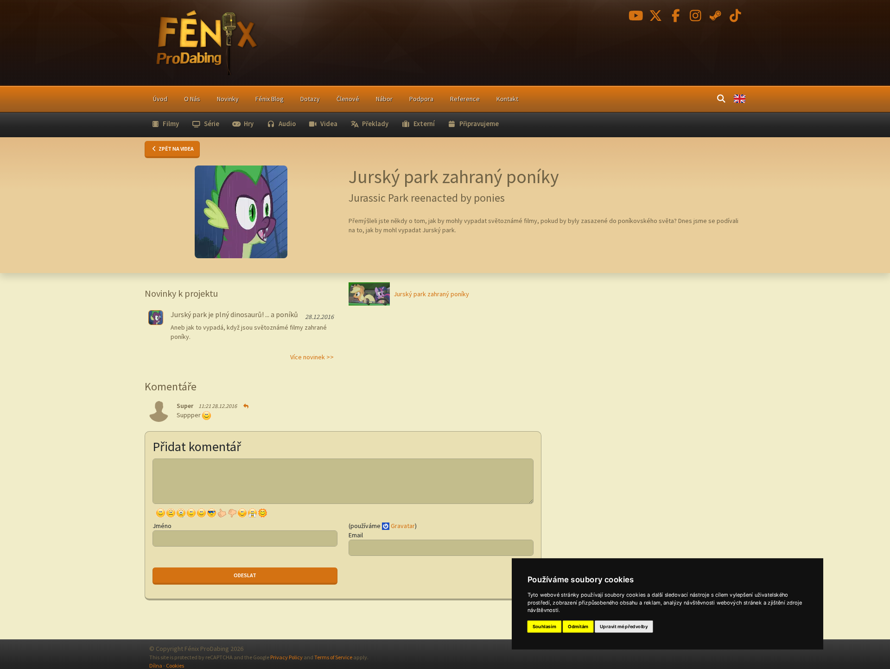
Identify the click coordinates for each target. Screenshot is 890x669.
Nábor (384, 99)
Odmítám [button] (578, 627)
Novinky (228, 99)
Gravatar (403, 526)
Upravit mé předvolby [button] (624, 627)
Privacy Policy (286, 657)
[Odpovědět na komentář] (245, 406)
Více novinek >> (312, 357)
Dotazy (310, 99)
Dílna (155, 665)
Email (356, 535)
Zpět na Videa (176, 148)
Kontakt (507, 99)
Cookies (175, 665)
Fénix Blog (269, 99)
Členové (348, 99)
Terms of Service (333, 657)
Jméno (162, 526)
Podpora (421, 99)
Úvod (160, 99)
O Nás (192, 99)
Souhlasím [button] (544, 627)
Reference (465, 99)
